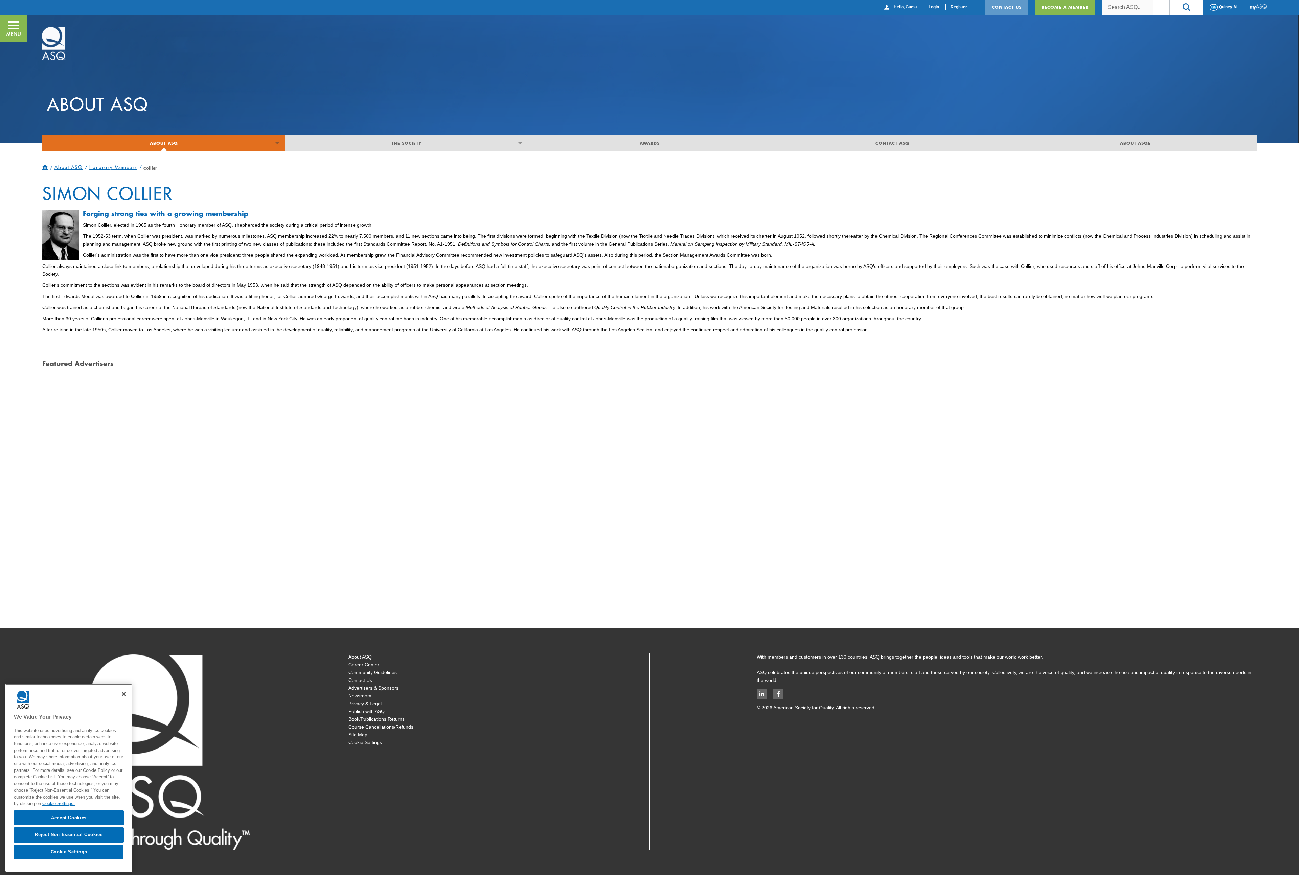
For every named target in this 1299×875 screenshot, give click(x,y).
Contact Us (1007, 7)
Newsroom (359, 695)
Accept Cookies (69, 817)
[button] (1186, 7)
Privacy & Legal (365, 703)
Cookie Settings (365, 742)
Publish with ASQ (366, 711)
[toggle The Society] (520, 143)
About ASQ (164, 143)
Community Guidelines (372, 672)
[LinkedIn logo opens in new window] (762, 694)
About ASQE (1135, 143)
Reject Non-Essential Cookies (68, 834)
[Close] (123, 694)
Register (959, 7)
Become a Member (1065, 7)
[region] (68, 778)
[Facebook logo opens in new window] (778, 694)
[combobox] (1127, 7)
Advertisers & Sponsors (373, 688)
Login (934, 7)
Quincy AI (1227, 7)
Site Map (357, 734)
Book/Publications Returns (376, 719)
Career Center (363, 664)
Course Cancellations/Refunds (380, 727)
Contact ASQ (892, 143)
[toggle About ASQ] (277, 143)
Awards (650, 143)
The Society (406, 143)
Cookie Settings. (58, 803)
